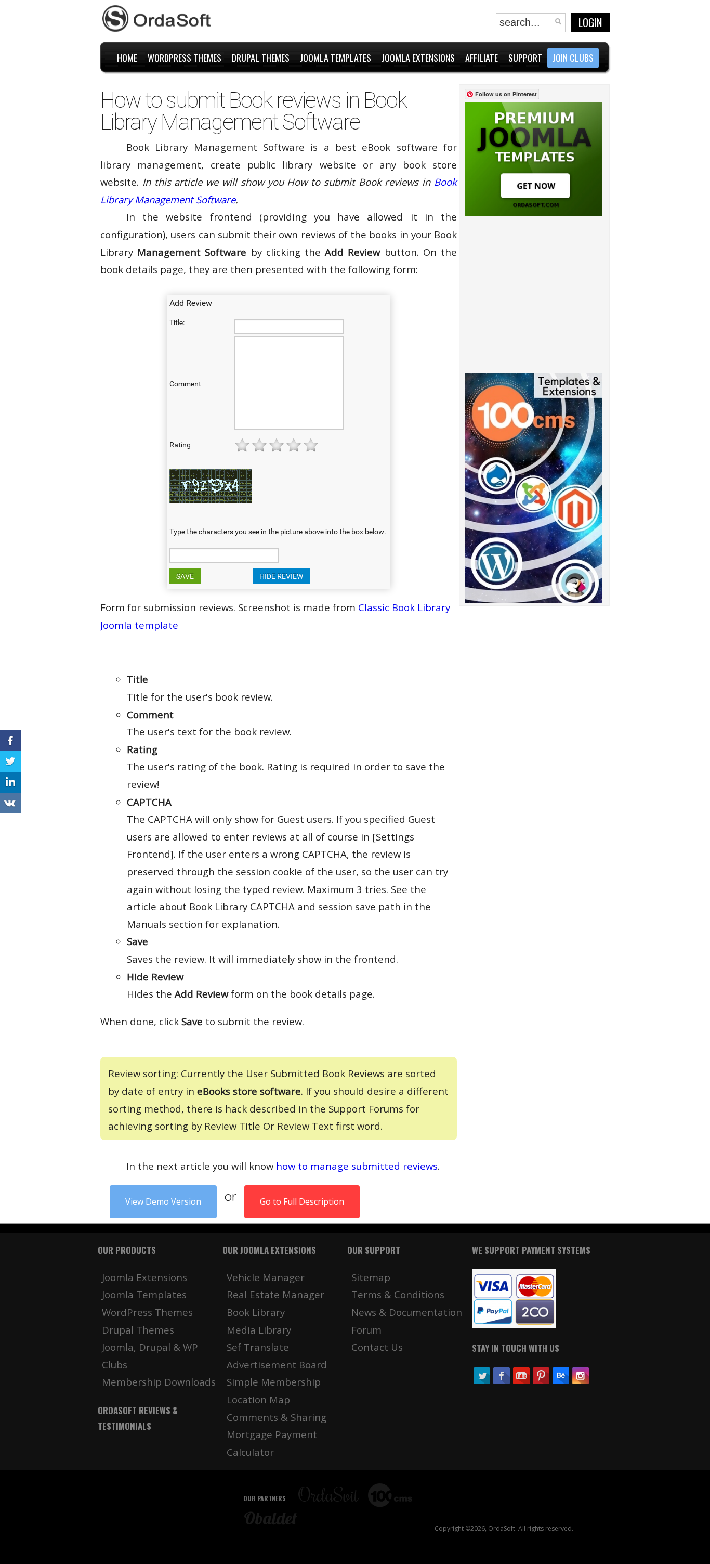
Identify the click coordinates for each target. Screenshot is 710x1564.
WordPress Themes (147, 1312)
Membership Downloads (159, 1381)
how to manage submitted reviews (357, 1165)
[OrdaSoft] (158, 18)
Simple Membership (274, 1381)
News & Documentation (406, 1312)
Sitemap (370, 1277)
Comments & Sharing (276, 1417)
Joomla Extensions (144, 1277)
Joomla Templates (144, 1294)
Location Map (258, 1399)
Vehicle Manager (266, 1277)
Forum (366, 1329)
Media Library (259, 1329)
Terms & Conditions (397, 1294)
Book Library (256, 1312)
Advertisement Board (277, 1364)
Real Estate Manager (275, 1294)
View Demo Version (163, 1201)
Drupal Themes (138, 1329)
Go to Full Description (302, 1201)
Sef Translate (258, 1346)
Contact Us (377, 1346)
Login (590, 22)
